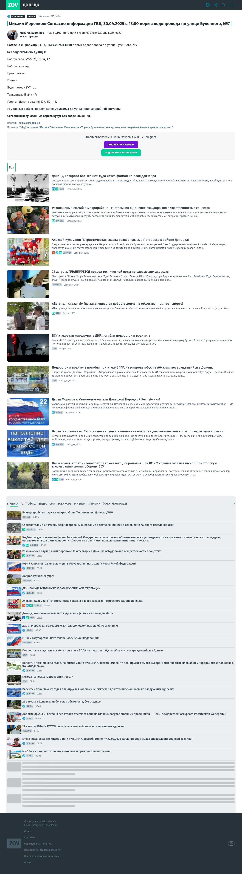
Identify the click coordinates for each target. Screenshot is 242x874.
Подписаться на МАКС (121, 144)
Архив (27, 862)
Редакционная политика (38, 843)
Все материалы (29, 36)
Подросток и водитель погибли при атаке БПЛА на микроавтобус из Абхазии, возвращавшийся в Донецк (132, 367)
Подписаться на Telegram (121, 152)
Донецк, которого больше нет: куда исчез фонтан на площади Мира (104, 176)
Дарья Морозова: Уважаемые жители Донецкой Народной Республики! (106, 399)
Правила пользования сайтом (41, 856)
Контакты (29, 837)
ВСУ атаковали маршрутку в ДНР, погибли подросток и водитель (101, 336)
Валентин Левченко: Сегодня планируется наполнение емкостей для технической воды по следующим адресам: (138, 431)
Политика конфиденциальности (42, 849)
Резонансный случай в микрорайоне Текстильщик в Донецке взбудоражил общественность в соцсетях (131, 208)
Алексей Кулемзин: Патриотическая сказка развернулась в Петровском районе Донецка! (120, 240)
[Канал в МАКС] (207, 5)
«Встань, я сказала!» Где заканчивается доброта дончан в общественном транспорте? (117, 304)
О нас (27, 831)
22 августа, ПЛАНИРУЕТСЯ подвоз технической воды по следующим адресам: (110, 272)
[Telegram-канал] (215, 5)
